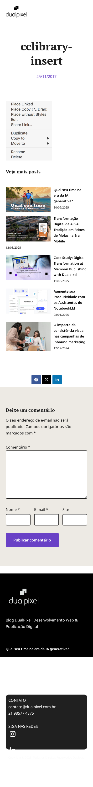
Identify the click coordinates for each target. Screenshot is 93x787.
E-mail (41, 509)
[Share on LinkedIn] (57, 379)
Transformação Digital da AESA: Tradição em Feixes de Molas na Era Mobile (42, 662)
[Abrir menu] (84, 12)
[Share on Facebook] (36, 379)
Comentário (18, 447)
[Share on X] (46, 379)
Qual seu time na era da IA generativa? (37, 649)
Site (65, 509)
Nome (13, 509)
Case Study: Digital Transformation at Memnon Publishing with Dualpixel (44, 678)
